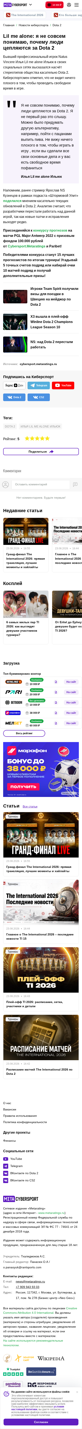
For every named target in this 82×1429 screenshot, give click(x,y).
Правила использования (20, 1115)
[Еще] (76, 5)
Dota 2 (10, 426)
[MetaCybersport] (20, 1199)
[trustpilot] (13, 1371)
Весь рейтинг (24, 733)
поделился (12, 201)
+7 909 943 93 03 (27, 1287)
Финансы (9, 1140)
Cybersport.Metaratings (26, 246)
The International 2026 (27, 15)
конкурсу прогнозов (50, 230)
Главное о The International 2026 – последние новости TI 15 (40, 936)
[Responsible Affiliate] (42, 1385)
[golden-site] (24, 1358)
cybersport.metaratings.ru (38, 364)
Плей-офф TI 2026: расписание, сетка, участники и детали (34, 1004)
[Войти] (69, 5)
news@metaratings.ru (30, 1281)
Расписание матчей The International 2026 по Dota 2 (39, 1071)
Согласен (41, 1422)
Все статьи (30, 806)
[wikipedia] (51, 1358)
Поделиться (38, 451)
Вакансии (9, 1109)
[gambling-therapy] (13, 1385)
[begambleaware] (41, 1371)
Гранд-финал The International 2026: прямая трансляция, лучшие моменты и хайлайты (25, 560)
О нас (7, 1103)
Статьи (11, 806)
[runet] (7, 1358)
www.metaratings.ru (51, 1213)
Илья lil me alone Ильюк (40, 426)
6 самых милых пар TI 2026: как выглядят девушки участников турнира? (22, 628)
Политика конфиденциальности (25, 1122)
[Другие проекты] (17, 5)
